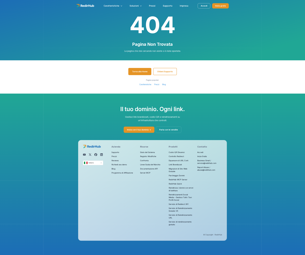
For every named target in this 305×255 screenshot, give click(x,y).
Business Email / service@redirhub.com (206, 161)
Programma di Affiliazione (122, 173)
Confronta (144, 160)
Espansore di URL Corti (178, 160)
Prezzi (156, 84)
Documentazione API (149, 169)
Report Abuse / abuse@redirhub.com (206, 168)
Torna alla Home (139, 71)
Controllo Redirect (176, 156)
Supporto (115, 152)
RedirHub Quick (175, 184)
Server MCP (145, 173)
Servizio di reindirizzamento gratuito (180, 223)
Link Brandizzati (175, 164)
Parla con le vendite (168, 130)
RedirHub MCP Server (178, 179)
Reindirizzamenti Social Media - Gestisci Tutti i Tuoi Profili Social (180, 197)
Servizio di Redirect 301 (178, 204)
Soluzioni (134, 6)
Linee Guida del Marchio (150, 164)
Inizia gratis (220, 6)
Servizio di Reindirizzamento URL (180, 216)
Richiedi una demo (119, 164)
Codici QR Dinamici (177, 152)
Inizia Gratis (202, 156)
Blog (164, 84)
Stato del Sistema (147, 152)
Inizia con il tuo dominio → (139, 130)
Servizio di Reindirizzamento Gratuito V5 (180, 209)
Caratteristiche (111, 6)
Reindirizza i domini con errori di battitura (181, 189)
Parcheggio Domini (177, 175)
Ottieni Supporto (165, 71)
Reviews (115, 160)
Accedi (204, 6)
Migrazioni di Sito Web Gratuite (178, 170)
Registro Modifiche (148, 156)
